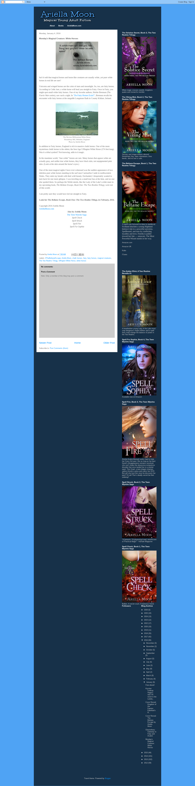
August (149, 659)
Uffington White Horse (67, 261)
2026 (146, 610)
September (150, 653)
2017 (146, 637)
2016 (146, 640)
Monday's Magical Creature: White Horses (150, 743)
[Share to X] (77, 254)
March (148, 675)
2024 (146, 616)
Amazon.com (127, 243)
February (149, 679)
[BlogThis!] (75, 254)
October (149, 650)
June (148, 665)
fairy (84, 258)
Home (77, 342)
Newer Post (45, 342)
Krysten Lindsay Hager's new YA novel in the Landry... (151, 694)
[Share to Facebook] (80, 254)
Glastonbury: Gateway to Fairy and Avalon (151, 733)
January (149, 682)
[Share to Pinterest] (82, 254)
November (150, 646)
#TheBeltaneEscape (53, 258)
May (148, 669)
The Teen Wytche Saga (76, 215)
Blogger (107, 778)
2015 (146, 753)
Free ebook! (150, 685)
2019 (146, 630)
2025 (146, 613)
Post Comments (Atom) (59, 348)
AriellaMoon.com (46, 209)
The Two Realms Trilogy (48, 261)
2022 (146, 623)
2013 (146, 759)
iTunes (124, 254)
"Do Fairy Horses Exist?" (84, 95)
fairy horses (91, 258)
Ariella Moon (66, 258)
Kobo (124, 250)
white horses (81, 261)
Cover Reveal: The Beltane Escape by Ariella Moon (151, 721)
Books (61, 26)
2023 (146, 620)
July (148, 662)
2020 (146, 627)
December (150, 643)
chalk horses (77, 258)
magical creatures (104, 258)
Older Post (109, 342)
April (148, 672)
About (52, 26)
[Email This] (72, 254)
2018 (146, 633)
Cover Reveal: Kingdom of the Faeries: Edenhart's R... (151, 707)
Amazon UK (126, 247)
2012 (146, 763)
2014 (146, 756)
